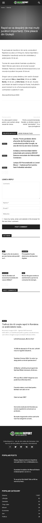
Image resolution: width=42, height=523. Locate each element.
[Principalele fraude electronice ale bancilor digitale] (31, 246)
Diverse (9, 7)
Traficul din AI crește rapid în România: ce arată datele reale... (20, 325)
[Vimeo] (21, 447)
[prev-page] (3, 172)
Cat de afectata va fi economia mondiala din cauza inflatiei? (10, 278)
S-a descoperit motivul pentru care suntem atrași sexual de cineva (10, 122)
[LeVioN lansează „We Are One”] (7, 341)
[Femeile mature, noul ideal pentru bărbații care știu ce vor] (7, 390)
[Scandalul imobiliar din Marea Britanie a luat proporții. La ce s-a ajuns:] (7, 472)
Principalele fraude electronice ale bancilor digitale (30, 256)
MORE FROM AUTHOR (25, 133)
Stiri (4, 251)
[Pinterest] (13, 44)
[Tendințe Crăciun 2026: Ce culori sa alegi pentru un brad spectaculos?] (7, 360)
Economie (24, 251)
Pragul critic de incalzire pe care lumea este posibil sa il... (11, 256)
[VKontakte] (26, 447)
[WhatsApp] (18, 44)
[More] (23, 44)
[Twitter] (9, 44)
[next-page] (6, 172)
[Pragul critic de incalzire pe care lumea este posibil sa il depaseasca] (11, 246)
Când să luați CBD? (20, 397)
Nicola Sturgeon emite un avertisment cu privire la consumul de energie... (30, 278)
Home (3, 7)
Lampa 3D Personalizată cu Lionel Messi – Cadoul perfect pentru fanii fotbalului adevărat (26, 165)
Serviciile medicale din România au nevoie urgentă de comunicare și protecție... (26, 409)
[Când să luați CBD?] (7, 399)
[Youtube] (32, 447)
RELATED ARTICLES (9, 133)
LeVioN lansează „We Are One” (24, 339)
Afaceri (4, 321)
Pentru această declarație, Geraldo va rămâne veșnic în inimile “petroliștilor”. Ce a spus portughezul (30, 123)
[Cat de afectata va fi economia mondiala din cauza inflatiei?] (11, 268)
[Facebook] (4, 44)
